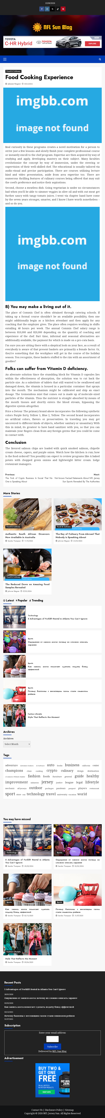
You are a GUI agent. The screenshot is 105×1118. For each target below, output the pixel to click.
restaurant (94, 788)
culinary (67, 770)
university (62, 794)
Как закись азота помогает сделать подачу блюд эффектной (58, 668)
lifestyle (92, 782)
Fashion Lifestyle (35, 714)
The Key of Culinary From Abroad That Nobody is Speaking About (78, 535)
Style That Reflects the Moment (43, 717)
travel (51, 794)
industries (35, 783)
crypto (52, 770)
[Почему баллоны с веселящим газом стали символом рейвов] (14, 690)
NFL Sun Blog (59, 1051)
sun (23, 794)
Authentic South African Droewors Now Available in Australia (27, 535)
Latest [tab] (9, 600)
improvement (16, 782)
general (68, 776)
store (18, 794)
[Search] (100, 59)
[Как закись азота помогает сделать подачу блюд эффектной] (14, 666)
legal (79, 782)
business (72, 765)
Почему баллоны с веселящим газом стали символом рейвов (58, 693)
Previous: (28, 478)
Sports (30, 639)
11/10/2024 (28, 541)
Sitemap (69, 1109)
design (80, 771)
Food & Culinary (13, 71)
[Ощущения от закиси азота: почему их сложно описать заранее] (14, 641)
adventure (11, 765)
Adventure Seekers (26, 766)
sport (10, 793)
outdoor (35, 787)
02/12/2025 (28, 915)
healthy (93, 776)
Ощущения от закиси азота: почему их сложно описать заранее (58, 643)
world (82, 794)
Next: (77, 478)
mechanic (10, 788)
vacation (72, 794)
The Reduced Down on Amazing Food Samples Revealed (27, 586)
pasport (72, 788)
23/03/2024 (77, 541)
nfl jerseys (22, 788)
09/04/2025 (28, 962)
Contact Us (37, 1109)
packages (49, 788)
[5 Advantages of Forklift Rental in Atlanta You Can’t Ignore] (14, 616)
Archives (8, 738)
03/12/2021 (28, 84)
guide (79, 776)
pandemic (61, 788)
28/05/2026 (28, 866)
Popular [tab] (22, 600)
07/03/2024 (27, 591)
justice (59, 782)
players (82, 788)
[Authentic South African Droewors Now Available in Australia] (27, 514)
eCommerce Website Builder (15, 777)
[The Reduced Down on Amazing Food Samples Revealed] (27, 565)
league (69, 782)
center (96, 765)
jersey (47, 782)
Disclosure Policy (54, 1109)
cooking (39, 771)
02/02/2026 (79, 866)
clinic (29, 771)
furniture (57, 776)
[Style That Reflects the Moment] (14, 715)
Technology (33, 616)
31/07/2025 (79, 915)
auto (50, 765)
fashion (34, 776)
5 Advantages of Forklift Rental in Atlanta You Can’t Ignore (57, 618)
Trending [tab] (37, 600)
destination (93, 771)
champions (14, 770)
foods (46, 776)
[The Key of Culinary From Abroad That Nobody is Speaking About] (78, 514)
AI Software (40, 766)
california (86, 765)
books (59, 765)
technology (36, 794)
